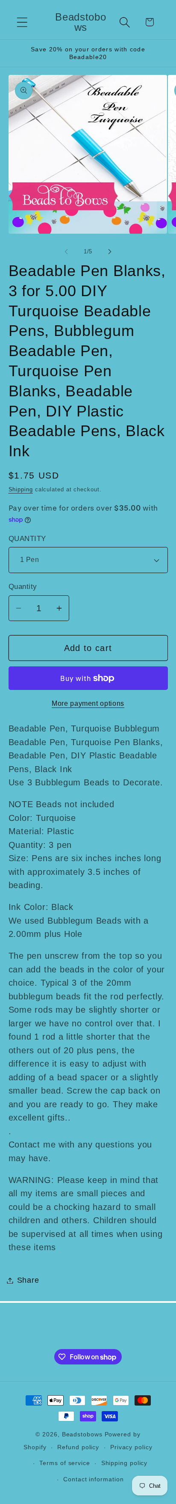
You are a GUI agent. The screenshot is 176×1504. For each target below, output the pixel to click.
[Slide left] (66, 251)
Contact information (93, 1479)
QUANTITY (27, 539)
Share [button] (28, 1280)
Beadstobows (82, 1434)
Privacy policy (131, 1447)
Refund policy (78, 1447)
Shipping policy (124, 1462)
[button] (22, 22)
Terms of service (64, 1462)
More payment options (88, 703)
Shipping (21, 489)
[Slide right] (109, 251)
